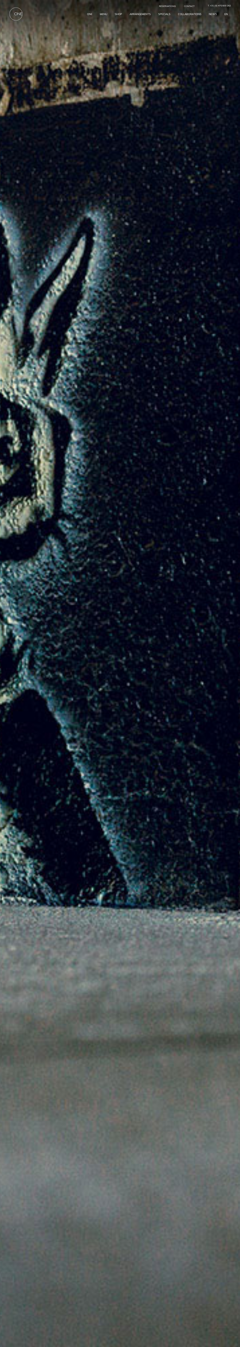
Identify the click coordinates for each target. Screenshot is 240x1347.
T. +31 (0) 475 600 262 (219, 5)
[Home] (15, 13)
